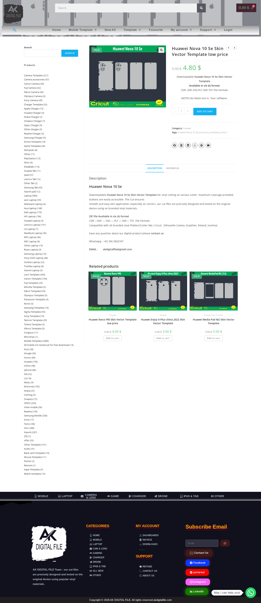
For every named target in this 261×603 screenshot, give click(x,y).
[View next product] (234, 47)
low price (203, 132)
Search (28, 47)
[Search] (201, 8)
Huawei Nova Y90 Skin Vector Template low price (113, 321)
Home (56, 29)
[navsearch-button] (15, 30)
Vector (223, 132)
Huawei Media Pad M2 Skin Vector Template (213, 321)
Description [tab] (154, 168)
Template (130, 29)
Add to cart (205, 111)
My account (179, 29)
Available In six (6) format (204, 85)
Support (206, 29)
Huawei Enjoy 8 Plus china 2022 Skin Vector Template (163, 321)
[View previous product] (228, 47)
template (214, 132)
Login (228, 29)
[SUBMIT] (225, 543)
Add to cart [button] (112, 338)
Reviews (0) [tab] (172, 168)
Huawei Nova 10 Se (188, 132)
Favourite (156, 29)
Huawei (187, 128)
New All (110, 29)
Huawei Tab (209, 315)
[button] (83, 30)
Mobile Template (81, 29)
